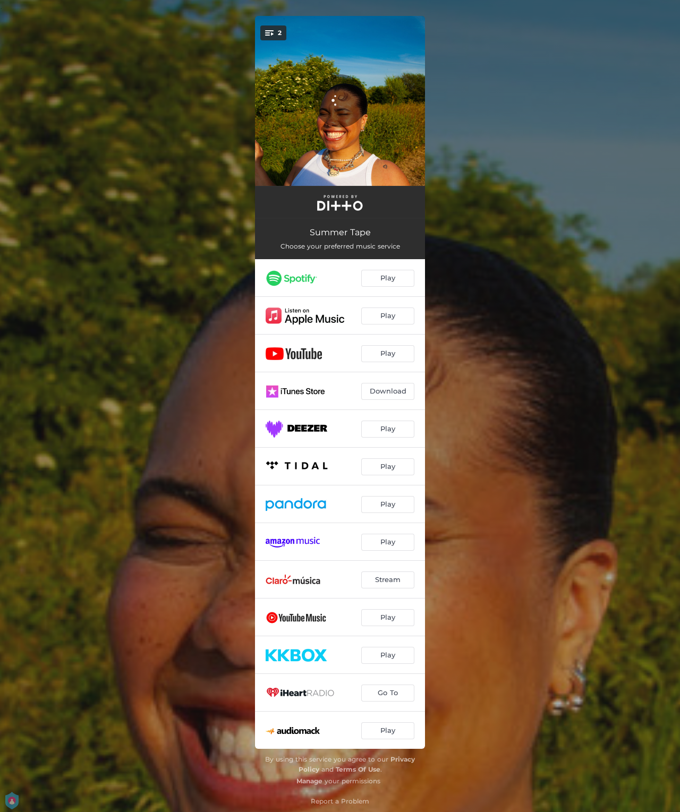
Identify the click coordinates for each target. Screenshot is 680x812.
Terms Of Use (358, 769)
